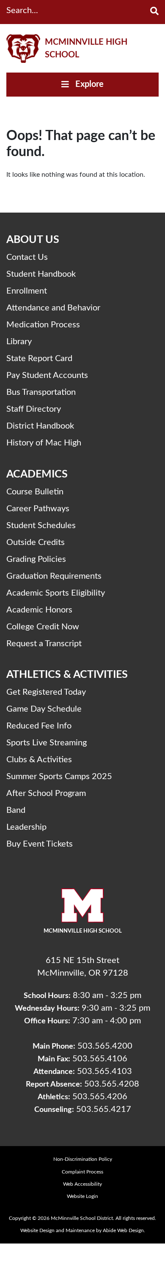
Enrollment (26, 291)
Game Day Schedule (44, 709)
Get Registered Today (46, 692)
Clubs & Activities (39, 759)
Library (19, 341)
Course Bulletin (34, 492)
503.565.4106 (99, 1059)
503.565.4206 (99, 1096)
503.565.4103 (104, 1071)
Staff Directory (33, 409)
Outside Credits (35, 542)
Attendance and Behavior (53, 308)
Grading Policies (36, 559)
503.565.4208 (111, 1084)
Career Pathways (37, 508)
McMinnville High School (86, 48)
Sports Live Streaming (46, 743)
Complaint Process (82, 1171)
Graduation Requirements (54, 576)
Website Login (82, 1196)
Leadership (26, 827)
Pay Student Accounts (47, 375)
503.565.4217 (103, 1109)
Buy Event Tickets (39, 844)
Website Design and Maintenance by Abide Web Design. (82, 1230)
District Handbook (40, 426)
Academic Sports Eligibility (55, 593)
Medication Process (43, 325)
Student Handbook (41, 274)
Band (15, 810)
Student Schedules (41, 525)
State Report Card (39, 358)
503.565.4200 (104, 1046)
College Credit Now (42, 627)
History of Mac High (43, 443)
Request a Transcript (44, 643)
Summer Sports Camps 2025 (59, 776)
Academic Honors (39, 610)
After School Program (46, 793)
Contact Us (27, 257)
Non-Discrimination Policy (82, 1159)
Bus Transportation (41, 392)
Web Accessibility (82, 1184)
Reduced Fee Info (39, 726)
